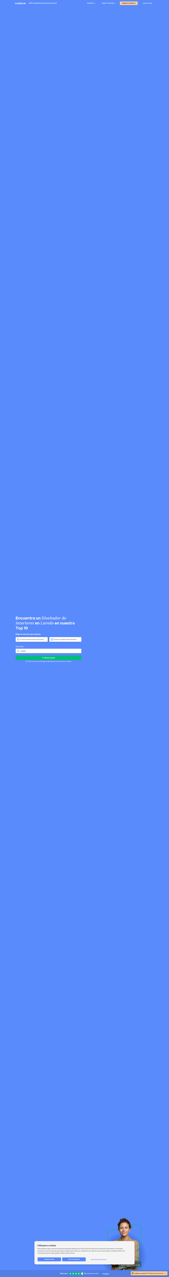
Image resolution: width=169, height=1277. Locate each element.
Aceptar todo (49, 1259)
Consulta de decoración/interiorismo (32, 639)
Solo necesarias (74, 1259)
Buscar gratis (48, 658)
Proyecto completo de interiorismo (65, 639)
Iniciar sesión (147, 3)
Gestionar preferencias (98, 1259)
